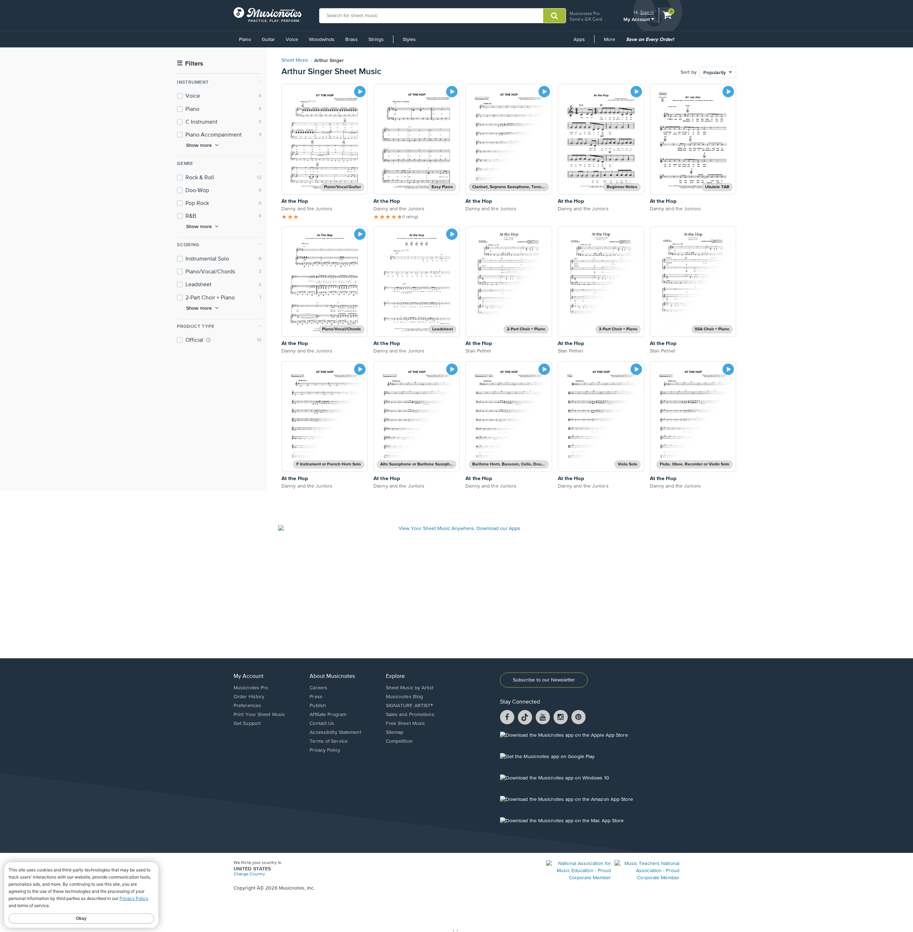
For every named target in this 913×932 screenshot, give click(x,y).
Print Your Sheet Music (259, 714)
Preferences (247, 705)
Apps (579, 39)
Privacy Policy (325, 750)
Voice (292, 39)
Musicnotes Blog (404, 696)
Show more (199, 145)
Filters (190, 63)
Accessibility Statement (335, 732)
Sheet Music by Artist (409, 687)
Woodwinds (322, 39)
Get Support (247, 723)
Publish (318, 705)
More (612, 42)
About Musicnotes (332, 676)
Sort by (688, 72)
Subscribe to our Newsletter (544, 680)
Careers (318, 687)
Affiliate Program (328, 714)
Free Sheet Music (405, 723)
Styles (409, 39)
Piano (245, 39)
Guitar (268, 39)
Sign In (647, 12)
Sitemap (395, 732)
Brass (351, 39)
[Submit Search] (554, 16)
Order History (249, 696)
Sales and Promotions (410, 714)
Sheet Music (294, 60)
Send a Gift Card (586, 19)
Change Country (249, 874)
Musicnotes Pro (585, 13)
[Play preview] (360, 91)
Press (316, 696)
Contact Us (322, 723)
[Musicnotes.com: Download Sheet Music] (267, 14)
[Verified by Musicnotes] (208, 340)
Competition (399, 741)
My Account (637, 19)
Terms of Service (329, 741)
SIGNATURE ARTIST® (409, 705)
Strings (376, 39)
